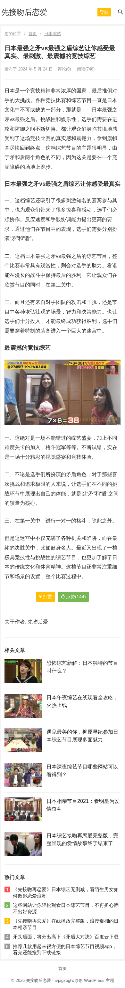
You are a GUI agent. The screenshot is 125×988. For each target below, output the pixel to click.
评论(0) (64, 69)
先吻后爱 (38, 622)
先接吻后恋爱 (24, 12)
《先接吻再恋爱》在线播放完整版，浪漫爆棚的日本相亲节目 (66, 924)
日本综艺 (52, 33)
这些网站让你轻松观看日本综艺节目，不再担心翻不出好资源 (66, 908)
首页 (33, 33)
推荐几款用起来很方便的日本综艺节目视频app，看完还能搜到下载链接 (65, 949)
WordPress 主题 (99, 980)
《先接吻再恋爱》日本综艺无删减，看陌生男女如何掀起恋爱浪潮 (66, 893)
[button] (104, 12)
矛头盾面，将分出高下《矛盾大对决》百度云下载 (66, 936)
